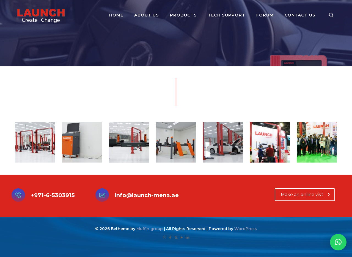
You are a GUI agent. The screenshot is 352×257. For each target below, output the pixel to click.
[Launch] (41, 15)
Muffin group (149, 228)
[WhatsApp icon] (165, 237)
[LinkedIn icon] (188, 237)
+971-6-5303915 (53, 195)
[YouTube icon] (182, 237)
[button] (338, 242)
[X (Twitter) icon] (176, 237)
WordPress (245, 228)
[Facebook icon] (170, 237)
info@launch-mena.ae (147, 195)
